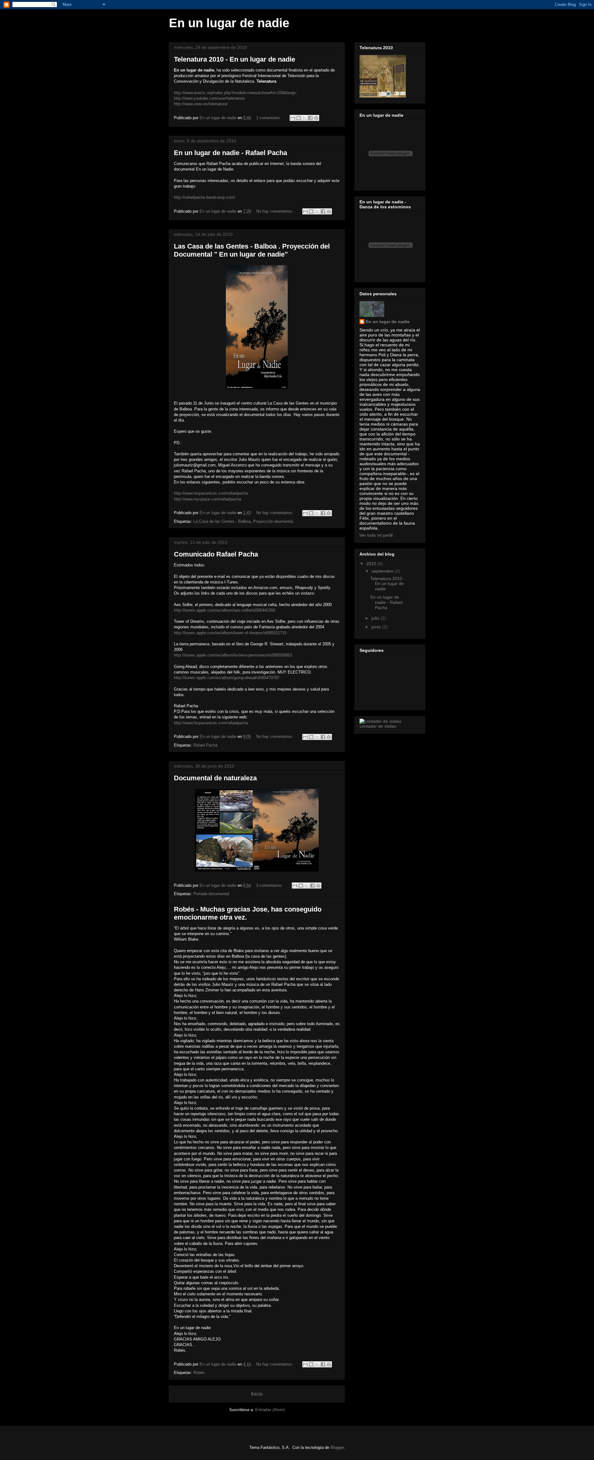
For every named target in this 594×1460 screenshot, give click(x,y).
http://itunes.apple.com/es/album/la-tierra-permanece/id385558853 (233, 655)
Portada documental (211, 893)
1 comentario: (269, 117)
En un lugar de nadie (388, 321)
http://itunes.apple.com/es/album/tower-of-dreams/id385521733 (230, 632)
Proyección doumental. (273, 521)
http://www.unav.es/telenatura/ (201, 104)
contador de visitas (377, 726)
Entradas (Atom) (270, 1409)
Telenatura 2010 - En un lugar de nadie (234, 59)
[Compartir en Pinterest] (316, 118)
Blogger (337, 1447)
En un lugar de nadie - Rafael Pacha (230, 153)
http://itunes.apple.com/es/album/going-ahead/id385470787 (226, 677)
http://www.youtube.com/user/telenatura (209, 98)
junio (377, 626)
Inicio (257, 1394)
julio (376, 618)
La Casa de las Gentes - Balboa (222, 521)
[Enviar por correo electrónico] (293, 118)
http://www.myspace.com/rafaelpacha (207, 499)
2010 (371, 563)
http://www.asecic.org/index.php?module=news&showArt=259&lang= (235, 92)
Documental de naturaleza (215, 778)
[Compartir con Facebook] (310, 118)
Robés (199, 1372)
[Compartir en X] (304, 118)
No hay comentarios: (275, 211)
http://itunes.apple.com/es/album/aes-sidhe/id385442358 (224, 610)
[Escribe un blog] (298, 118)
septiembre (383, 571)
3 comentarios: (270, 885)
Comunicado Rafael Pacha (216, 554)
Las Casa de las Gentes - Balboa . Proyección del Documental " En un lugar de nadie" (252, 250)
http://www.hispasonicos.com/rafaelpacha (211, 493)
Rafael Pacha (205, 745)
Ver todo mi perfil (376, 535)
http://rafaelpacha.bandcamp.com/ (204, 197)
